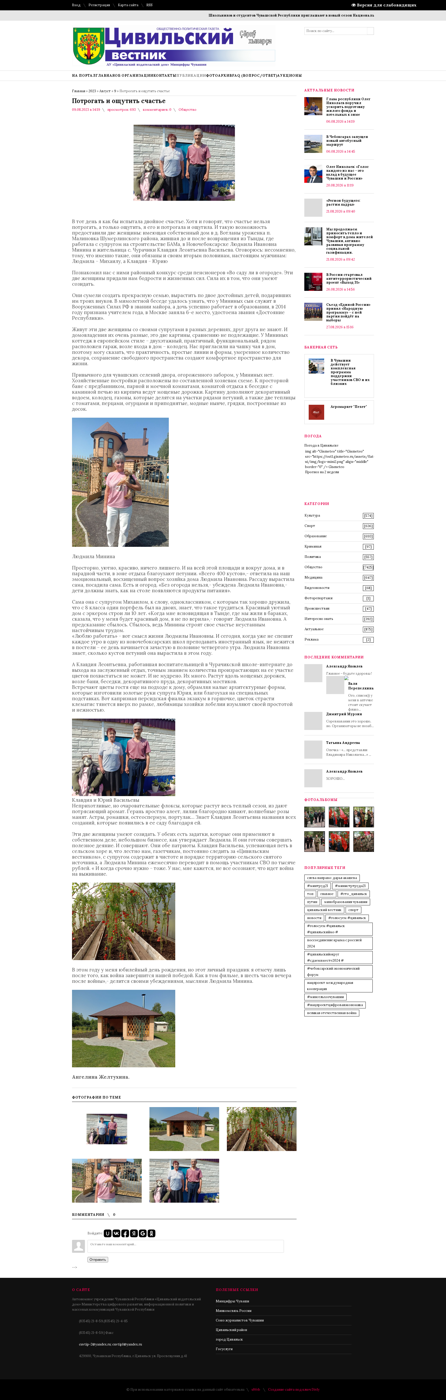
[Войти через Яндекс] (134, 1233)
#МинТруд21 (317, 886)
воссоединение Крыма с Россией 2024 (334, 943)
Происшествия (317, 608)
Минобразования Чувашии (345, 902)
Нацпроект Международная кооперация (330, 986)
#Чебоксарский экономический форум (333, 971)
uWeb (256, 1389)
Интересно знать (319, 619)
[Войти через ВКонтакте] (116, 1233)
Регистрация (99, 5)
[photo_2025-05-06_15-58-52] (339, 817)
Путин (312, 902)
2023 (92, 91)
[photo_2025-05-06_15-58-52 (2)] (363, 817)
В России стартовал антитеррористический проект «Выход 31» (349, 278)
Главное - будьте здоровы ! (350, 688)
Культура (312, 515)
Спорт (310, 526)
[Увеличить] (107, 1129)
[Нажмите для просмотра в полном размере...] (120, 545)
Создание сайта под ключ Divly (294, 1389)
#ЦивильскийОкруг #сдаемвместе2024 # (325, 957)
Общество (187, 109)
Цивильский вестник (324, 910)
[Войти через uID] (108, 1233)
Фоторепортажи (318, 598)
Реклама (311, 639)
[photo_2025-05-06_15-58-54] (339, 841)
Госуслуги (224, 1349)
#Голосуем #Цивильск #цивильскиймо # (326, 929)
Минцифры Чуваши (232, 1301)
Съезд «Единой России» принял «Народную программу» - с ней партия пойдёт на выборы (348, 312)
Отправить (98, 1260)
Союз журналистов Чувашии (240, 1320)
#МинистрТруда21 (350, 886)
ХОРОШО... (344, 775)
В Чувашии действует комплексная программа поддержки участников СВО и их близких (350, 372)
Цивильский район (231, 1330)
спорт (353, 910)
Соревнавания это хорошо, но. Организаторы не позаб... (350, 720)
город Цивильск (229, 1339)
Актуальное (314, 629)
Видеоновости (317, 588)
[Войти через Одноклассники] (151, 1233)
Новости (314, 918)
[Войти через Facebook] (125, 1233)
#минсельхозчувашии (325, 997)
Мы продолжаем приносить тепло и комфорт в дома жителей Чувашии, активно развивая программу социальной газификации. (349, 240)
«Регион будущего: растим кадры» (343, 202)
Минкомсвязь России (233, 1311)
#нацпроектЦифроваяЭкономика (335, 1005)
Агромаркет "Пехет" (349, 407)
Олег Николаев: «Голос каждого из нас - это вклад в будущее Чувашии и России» (347, 172)
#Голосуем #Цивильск (347, 918)
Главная (78, 91)
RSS (149, 5)
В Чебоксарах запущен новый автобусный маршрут (347, 140)
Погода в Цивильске (321, 445)
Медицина (313, 577)
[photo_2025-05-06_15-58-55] (363, 841)
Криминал (313, 546)
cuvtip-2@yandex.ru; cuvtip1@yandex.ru (110, 1344)
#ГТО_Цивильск (353, 894)
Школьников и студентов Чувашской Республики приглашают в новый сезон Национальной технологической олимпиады (293, 15)
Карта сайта (128, 5)
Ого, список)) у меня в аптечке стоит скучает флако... (361, 696)
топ (310, 894)
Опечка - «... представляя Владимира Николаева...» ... (348, 749)
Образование (316, 536)
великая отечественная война (331, 1013)
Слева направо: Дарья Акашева (332, 878)
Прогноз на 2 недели (322, 472)
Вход (76, 5)
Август (105, 91)
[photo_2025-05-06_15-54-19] (314, 817)
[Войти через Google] (143, 1233)
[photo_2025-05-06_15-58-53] (314, 841)
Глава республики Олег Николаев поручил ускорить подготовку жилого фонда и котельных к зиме (348, 106)
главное (326, 894)
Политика (313, 557)
